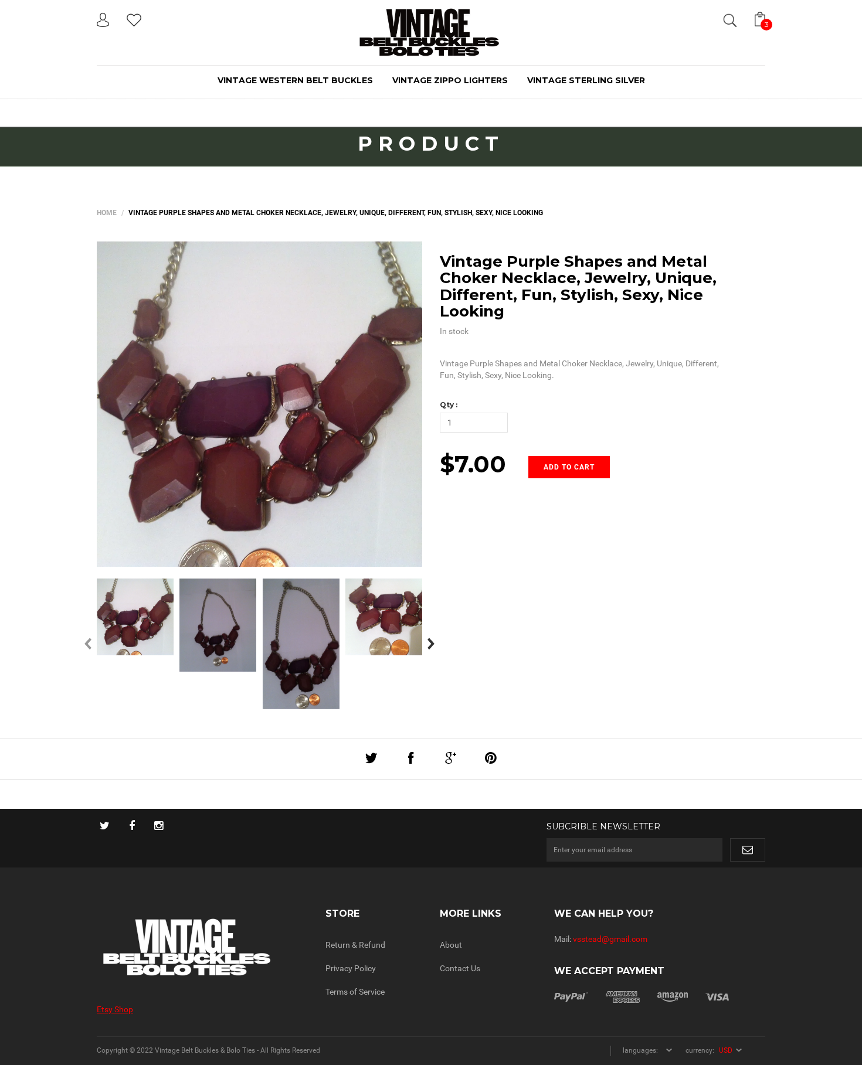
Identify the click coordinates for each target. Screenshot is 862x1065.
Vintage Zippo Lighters (450, 80)
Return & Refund (355, 945)
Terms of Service (355, 991)
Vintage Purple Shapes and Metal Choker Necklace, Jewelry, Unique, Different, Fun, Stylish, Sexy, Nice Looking (578, 286)
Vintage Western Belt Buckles (295, 80)
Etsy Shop (115, 1009)
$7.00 (473, 464)
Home (107, 213)
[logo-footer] (202, 947)
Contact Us (460, 968)
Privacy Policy (350, 968)
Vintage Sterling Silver (586, 80)
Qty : (448, 404)
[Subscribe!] (747, 850)
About (451, 945)
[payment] (641, 996)
